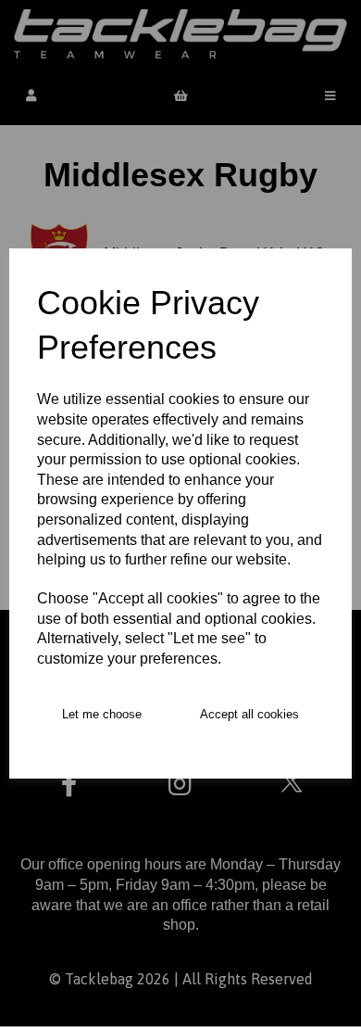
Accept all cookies (249, 714)
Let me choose (102, 714)
